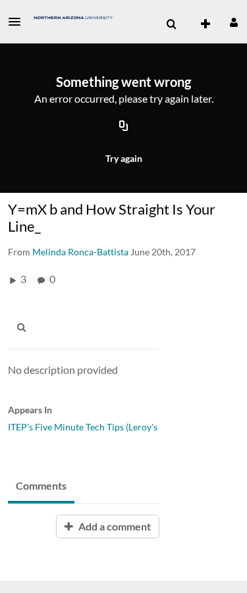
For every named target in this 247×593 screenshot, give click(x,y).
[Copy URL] (123, 127)
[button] (18, 22)
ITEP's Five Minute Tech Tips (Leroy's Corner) (100, 426)
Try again (123, 158)
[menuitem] (171, 24)
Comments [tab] (41, 485)
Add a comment (113, 526)
